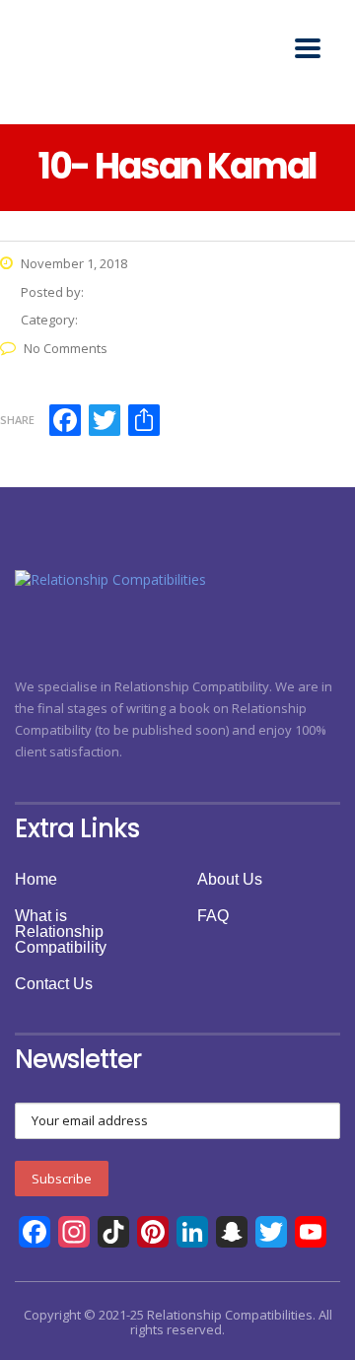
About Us (229, 880)
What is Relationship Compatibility (60, 932)
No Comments (65, 348)
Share (17, 419)
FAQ (213, 916)
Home (36, 880)
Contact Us (54, 984)
